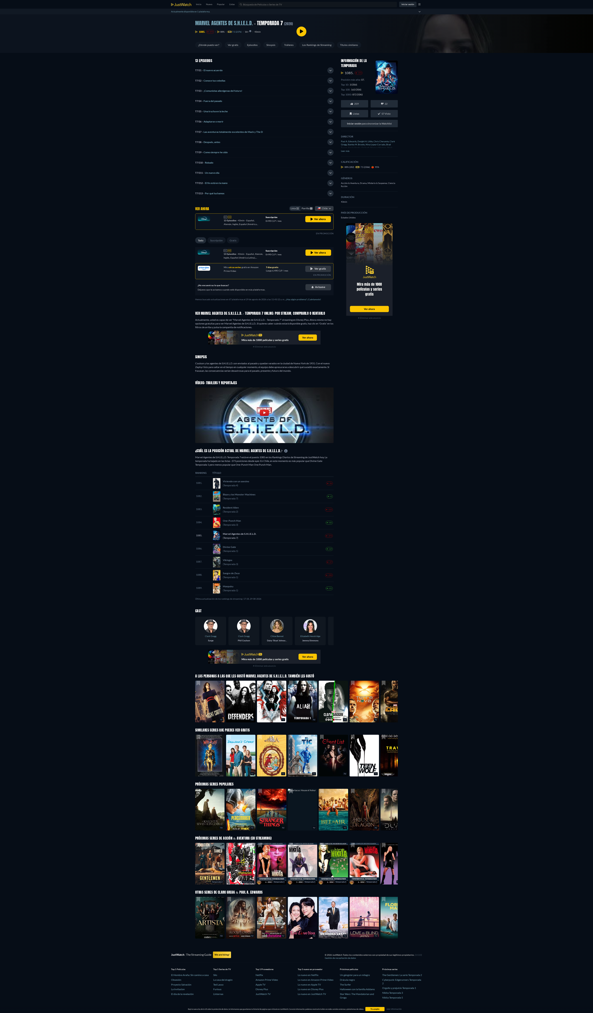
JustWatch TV (263, 993)
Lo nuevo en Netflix (308, 974)
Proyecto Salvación (181, 984)
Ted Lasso (218, 984)
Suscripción (216, 240)
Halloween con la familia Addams (357, 989)
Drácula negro (347, 979)
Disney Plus (262, 989)
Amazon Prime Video (267, 979)
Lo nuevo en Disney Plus (311, 989)
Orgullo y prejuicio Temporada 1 (399, 987)
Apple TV (260, 984)
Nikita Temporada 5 (392, 997)
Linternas (218, 993)
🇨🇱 (323, 208)
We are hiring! (221, 954)
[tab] (264, 70)
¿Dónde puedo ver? (208, 44)
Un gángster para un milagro (355, 974)
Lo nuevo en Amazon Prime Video (315, 979)
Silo (215, 974)
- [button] (209, 70)
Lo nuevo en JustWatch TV (312, 993)
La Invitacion (178, 989)
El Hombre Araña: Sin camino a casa (190, 974)
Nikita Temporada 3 (392, 992)
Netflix (259, 974)
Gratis (233, 240)
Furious (217, 989)
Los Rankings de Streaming (316, 44)
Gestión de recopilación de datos (340, 958)
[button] (302, 809)
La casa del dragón (223, 979)
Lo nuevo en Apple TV (309, 984)
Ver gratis (233, 44)
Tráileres (289, 44)
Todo (200, 240)
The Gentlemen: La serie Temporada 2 (402, 974)
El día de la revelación (182, 993)
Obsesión (176, 979)
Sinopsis (270, 44)
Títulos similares (349, 44)
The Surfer (345, 984)
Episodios (252, 44)
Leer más (345, 151)
